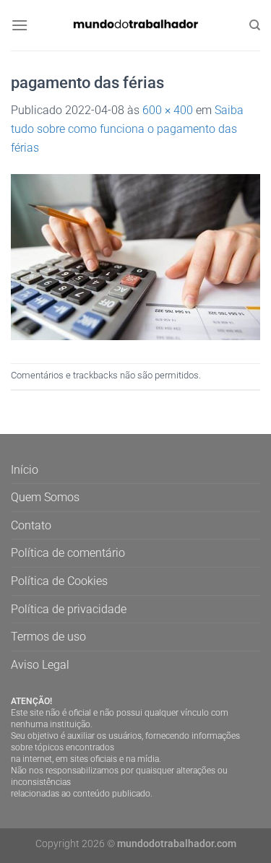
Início (24, 470)
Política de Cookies (59, 581)
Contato (31, 525)
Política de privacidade (68, 609)
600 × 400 (167, 110)
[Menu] (19, 25)
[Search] (254, 25)
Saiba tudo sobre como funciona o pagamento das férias (127, 128)
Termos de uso (48, 636)
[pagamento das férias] (135, 256)
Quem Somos (45, 497)
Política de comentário (68, 553)
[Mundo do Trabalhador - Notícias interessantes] (135, 25)
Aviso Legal (40, 665)
